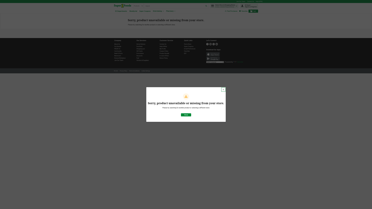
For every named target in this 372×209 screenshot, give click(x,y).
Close (186, 115)
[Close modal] (223, 89)
